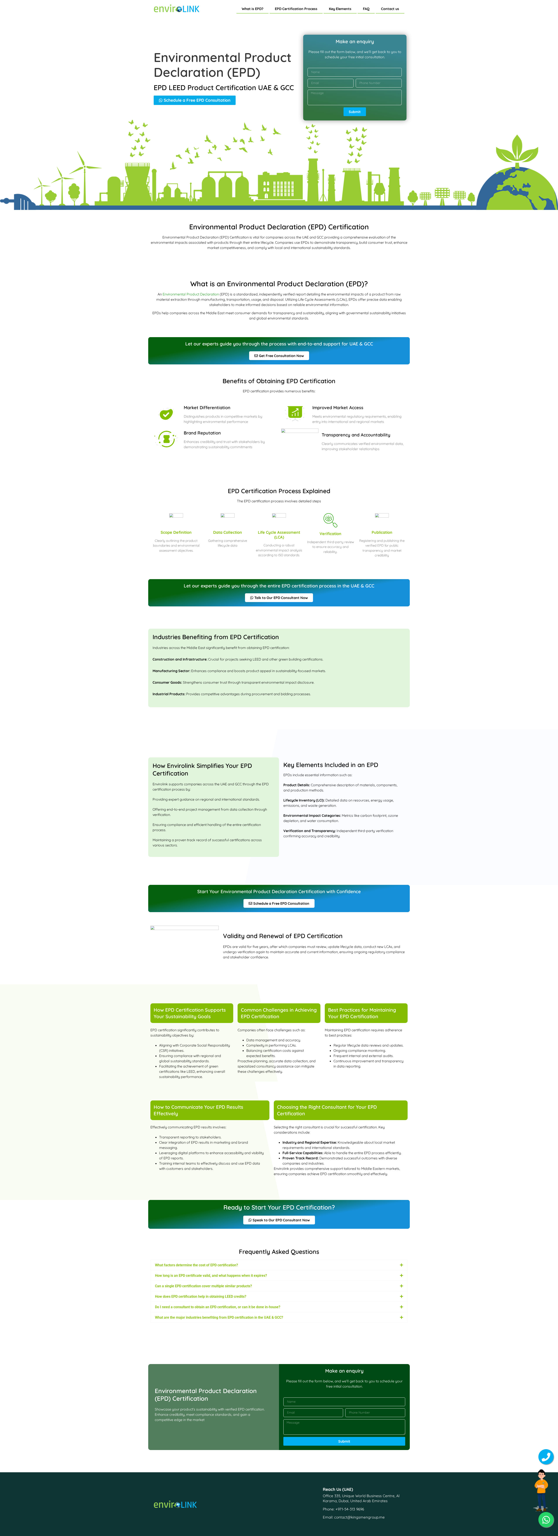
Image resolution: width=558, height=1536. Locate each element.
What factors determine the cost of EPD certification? (196, 1265)
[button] (279, 1265)
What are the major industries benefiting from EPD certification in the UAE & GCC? (219, 1317)
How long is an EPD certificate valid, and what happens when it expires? (211, 1275)
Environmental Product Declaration (191, 294)
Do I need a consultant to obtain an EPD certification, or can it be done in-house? (217, 1307)
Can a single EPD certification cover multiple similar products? (203, 1286)
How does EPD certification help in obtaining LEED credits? (200, 1296)
